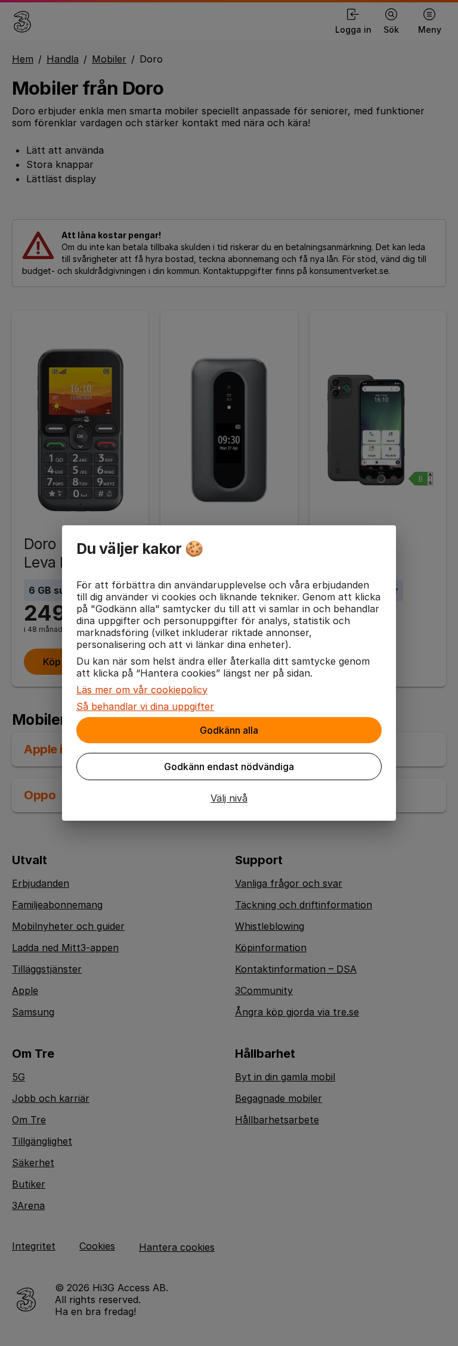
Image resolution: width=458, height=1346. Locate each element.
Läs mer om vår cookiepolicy (142, 690)
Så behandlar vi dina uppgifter (145, 706)
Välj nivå (229, 798)
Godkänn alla (229, 730)
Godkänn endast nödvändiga (229, 766)
